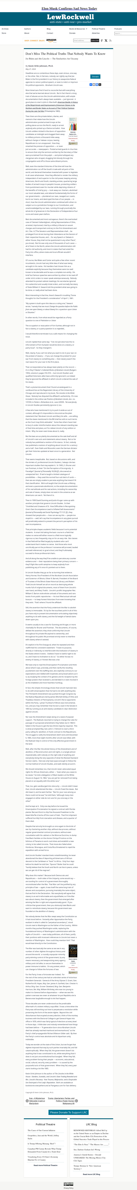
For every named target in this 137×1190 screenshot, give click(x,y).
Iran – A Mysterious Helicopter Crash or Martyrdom (37, 1101)
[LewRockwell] (68, 19)
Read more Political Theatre (45, 1165)
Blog (48, 29)
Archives (5, 29)
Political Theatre (98, 29)
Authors (27, 29)
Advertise (96, 33)
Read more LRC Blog (91, 1174)
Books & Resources (77, 29)
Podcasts (118, 29)
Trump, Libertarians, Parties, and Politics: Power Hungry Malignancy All (61, 1101)
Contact (50, 33)
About (26, 33)
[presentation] (40, 40)
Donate (72, 33)
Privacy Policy (68, 1188)
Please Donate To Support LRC (68, 1112)
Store (4, 33)
